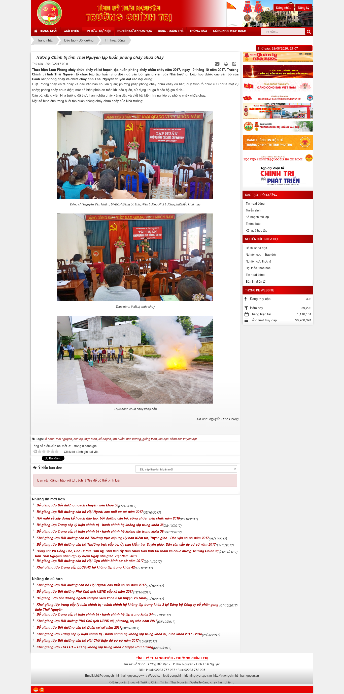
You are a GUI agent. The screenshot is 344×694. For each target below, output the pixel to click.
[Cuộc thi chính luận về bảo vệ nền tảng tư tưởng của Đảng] (278, 71)
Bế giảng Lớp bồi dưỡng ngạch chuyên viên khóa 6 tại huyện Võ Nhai (91, 597)
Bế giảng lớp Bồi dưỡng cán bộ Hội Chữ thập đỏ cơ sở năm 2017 (88, 640)
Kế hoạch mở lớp (257, 217)
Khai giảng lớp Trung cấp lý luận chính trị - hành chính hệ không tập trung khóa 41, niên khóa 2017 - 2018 (119, 633)
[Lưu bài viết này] (234, 63)
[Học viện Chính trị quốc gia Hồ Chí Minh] (278, 158)
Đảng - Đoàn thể (171, 31)
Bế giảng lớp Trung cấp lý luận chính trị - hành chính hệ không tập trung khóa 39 (100, 531)
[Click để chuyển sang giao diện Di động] (41, 689)
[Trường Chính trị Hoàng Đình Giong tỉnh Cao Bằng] (278, 111)
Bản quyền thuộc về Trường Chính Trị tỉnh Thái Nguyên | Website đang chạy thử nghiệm (172, 682)
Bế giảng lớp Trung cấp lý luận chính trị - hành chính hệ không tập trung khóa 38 (100, 524)
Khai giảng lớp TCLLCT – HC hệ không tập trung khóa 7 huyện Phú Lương (95, 646)
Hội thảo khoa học (258, 268)
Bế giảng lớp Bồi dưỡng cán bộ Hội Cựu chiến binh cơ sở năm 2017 (90, 560)
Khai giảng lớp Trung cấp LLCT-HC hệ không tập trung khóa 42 (86, 567)
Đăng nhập (283, 7)
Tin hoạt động (255, 203)
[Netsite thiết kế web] (49, 12)
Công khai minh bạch (229, 31)
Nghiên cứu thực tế (258, 261)
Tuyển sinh (253, 210)
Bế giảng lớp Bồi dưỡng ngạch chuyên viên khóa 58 (77, 505)
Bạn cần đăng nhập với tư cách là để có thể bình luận (79, 480)
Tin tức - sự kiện (98, 31)
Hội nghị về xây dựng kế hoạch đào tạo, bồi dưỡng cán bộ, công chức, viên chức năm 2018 (108, 518)
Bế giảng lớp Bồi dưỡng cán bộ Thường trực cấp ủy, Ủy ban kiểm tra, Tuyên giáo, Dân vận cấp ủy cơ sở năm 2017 (126, 544)
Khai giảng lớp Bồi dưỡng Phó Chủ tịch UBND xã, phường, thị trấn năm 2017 (97, 620)
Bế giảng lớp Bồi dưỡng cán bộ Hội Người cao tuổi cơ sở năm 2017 (90, 511)
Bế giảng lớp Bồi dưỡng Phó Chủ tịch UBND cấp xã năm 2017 (85, 591)
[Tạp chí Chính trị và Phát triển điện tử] (278, 176)
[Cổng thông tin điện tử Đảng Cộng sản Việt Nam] (278, 86)
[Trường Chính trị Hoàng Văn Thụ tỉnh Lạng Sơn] (278, 127)
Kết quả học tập (256, 230)
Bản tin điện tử (255, 281)
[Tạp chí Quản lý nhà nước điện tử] (278, 57)
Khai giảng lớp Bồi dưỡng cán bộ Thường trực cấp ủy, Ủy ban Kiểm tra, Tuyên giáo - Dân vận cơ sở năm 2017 (123, 537)
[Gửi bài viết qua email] (217, 63)
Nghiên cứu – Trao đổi (261, 254)
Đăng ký (303, 7)
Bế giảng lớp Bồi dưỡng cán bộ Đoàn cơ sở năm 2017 (79, 627)
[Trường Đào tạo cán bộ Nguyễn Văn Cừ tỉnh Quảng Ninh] (278, 98)
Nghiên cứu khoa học (134, 31)
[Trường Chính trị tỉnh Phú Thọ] (278, 142)
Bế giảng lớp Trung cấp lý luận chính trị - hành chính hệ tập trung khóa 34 (95, 614)
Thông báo (198, 31)
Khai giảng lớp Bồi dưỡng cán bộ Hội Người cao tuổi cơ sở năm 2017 (91, 584)
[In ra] (226, 63)
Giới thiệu (71, 31)
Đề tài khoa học (256, 248)
